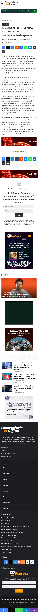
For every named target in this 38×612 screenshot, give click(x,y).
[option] (19, 288)
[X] (8, 47)
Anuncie (3, 450)
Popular (28, 357)
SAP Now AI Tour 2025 (8, 549)
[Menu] (2, 4)
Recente (9, 357)
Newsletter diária (6, 456)
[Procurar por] (36, 4)
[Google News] (19, 152)
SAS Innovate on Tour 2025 (9, 543)
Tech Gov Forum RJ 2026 (9, 538)
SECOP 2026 (5, 523)
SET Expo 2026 (6, 520)
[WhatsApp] (25, 47)
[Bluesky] (32, 562)
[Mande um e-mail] (15, 39)
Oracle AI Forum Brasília (8, 541)
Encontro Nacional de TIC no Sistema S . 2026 (15, 526)
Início (4, 20)
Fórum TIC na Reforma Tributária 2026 (12, 532)
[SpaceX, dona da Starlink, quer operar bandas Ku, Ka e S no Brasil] (7, 388)
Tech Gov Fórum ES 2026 (9, 535)
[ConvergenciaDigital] (11, 3)
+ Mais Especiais (6, 552)
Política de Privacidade (8, 453)
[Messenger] (21, 47)
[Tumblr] (17, 159)
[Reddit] (17, 47)
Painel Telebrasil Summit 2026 (10, 529)
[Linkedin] (12, 47)
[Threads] (27, 562)
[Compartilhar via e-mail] (34, 47)
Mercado (9, 20)
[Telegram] (30, 47)
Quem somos (5, 447)
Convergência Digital (8, 39)
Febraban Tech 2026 (7, 518)
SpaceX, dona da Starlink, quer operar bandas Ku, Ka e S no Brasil (24, 388)
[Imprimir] (3, 51)
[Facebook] (3, 47)
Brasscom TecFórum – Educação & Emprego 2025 (16, 546)
